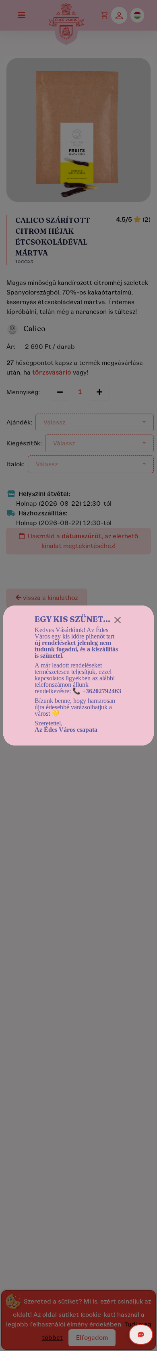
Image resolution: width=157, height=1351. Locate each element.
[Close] (117, 620)
